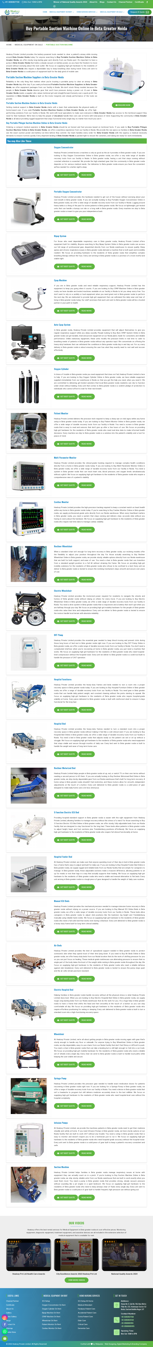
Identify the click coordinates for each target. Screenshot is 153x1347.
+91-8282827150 (11, 2)
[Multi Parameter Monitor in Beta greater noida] (28, 475)
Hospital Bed (60, 723)
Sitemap (9, 1328)
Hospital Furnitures (62, 679)
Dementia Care (84, 1328)
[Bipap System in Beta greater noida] (28, 253)
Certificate (139, 2)
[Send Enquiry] (5, 1339)
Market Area (11, 1332)
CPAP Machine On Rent (51, 1317)
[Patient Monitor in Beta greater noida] (28, 431)
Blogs (102, 2)
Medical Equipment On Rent (60, 12)
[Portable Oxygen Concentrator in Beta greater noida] (28, 209)
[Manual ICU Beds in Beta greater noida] (28, 918)
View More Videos (76, 1280)
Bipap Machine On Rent (51, 1313)
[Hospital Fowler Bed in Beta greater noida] (28, 874)
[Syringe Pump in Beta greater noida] (28, 1096)
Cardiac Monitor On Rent (51, 1328)
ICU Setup (46, 1301)
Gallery (8, 1313)
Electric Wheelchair (63, 590)
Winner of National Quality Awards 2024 (70, 2)
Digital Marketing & (124, 1344)
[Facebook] (147, 2)
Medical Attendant (85, 1305)
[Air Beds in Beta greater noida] (28, 963)
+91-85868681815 (127, 1326)
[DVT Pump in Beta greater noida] (28, 652)
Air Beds (58, 945)
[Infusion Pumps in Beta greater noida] (28, 1140)
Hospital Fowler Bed (63, 856)
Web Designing (110, 1344)
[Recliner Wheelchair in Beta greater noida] (28, 564)
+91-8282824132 (127, 1319)
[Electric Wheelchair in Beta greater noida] (28, 608)
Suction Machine (61, 1167)
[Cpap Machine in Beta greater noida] (28, 298)
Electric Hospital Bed (63, 989)
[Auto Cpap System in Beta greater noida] (28, 342)
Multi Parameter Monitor (65, 457)
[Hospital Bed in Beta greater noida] (28, 741)
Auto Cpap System (62, 324)
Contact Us (111, 2)
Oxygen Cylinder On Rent (51, 1309)
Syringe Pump (60, 1078)
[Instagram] (54, 6)
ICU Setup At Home (85, 1301)
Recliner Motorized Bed (64, 768)
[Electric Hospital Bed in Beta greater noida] (28, 1007)
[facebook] (5, 1324)
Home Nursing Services (86, 12)
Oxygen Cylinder (61, 369)
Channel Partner (125, 2)
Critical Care (82, 1324)
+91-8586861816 (127, 1323)
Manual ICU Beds (61, 901)
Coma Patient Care (85, 1317)
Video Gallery (11, 1317)
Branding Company (139, 1344)
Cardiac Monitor (61, 502)
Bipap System (60, 236)
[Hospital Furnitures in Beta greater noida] (28, 697)
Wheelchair (59, 1034)
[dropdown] (73, 12)
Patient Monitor (61, 413)
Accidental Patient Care (87, 1313)
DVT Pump (58, 635)
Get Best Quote (67, 175)
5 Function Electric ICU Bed (66, 812)
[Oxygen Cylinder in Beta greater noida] (28, 386)
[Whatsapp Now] (5, 1331)
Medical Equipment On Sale (111, 12)
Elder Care (82, 1320)
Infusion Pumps (61, 1122)
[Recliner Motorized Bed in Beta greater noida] (28, 785)
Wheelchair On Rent (49, 1320)
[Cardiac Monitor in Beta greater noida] (28, 519)
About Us (93, 2)
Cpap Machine (60, 280)
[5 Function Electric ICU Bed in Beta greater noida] (28, 830)
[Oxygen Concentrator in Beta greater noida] (28, 165)
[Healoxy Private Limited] (12, 12)
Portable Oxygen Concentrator (68, 191)
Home (45, 12)
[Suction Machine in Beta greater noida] (28, 1184)
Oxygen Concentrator (63, 147)
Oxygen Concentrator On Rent (54, 1305)
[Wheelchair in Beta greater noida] (28, 1051)
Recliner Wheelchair (63, 546)
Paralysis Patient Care (86, 1309)
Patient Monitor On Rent (51, 1324)
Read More (87, 175)
